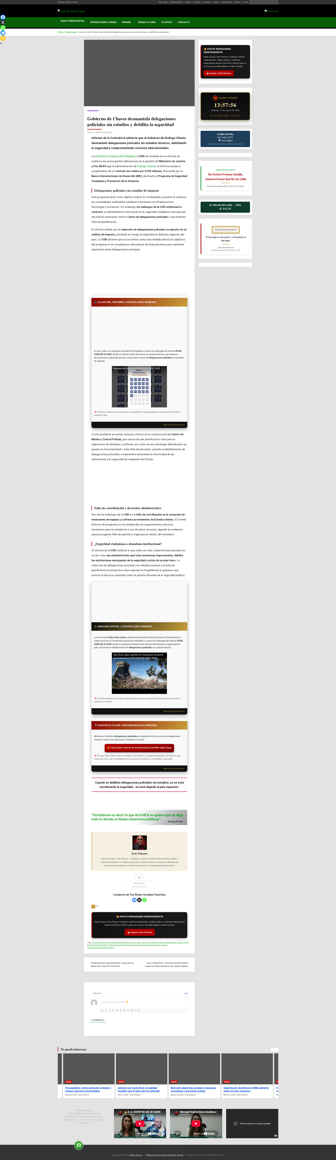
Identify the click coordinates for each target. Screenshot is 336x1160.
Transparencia (69, 1119)
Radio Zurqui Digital (73, 21)
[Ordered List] (117, 1010)
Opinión (126, 22)
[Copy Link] (3, 38)
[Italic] (106, 1010)
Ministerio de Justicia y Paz (177, 943)
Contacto (183, 22)
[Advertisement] (139, 273)
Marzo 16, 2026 (124, 1095)
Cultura (216, 2)
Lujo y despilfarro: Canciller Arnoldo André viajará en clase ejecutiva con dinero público (166, 964)
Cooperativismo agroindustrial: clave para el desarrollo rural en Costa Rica (112, 964)
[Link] (131, 1010)
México (237, 2)
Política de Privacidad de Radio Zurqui (84, 1116)
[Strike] (113, 1010)
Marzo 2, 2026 (229, 1095)
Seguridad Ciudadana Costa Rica (100, 948)
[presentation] (272, 1050)
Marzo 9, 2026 (176, 1095)
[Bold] (102, 1010)
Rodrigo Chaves (160, 945)
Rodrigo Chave (145, 166)
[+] (138, 1010)
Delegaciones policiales (131, 943)
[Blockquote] (124, 1010)
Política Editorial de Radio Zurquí (83, 1113)
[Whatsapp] (144, 900)
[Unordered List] (120, 1010)
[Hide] (1, 43)
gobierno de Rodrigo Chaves (153, 943)
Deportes (197, 2)
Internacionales (176, 2)
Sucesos (207, 2)
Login (185, 993)
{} (135, 1010)
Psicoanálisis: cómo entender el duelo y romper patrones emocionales (246, 1089)
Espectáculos (227, 2)
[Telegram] (3, 33)
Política (187, 2)
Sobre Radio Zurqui (84, 1110)
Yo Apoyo (166, 22)
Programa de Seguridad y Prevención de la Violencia (108, 945)
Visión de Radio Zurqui (103, 22)
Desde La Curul (147, 22)
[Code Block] (128, 1010)
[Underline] (109, 1010)
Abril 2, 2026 (70, 1095)
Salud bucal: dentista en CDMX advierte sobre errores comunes (193, 1089)
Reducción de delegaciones (142, 945)
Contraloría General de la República (116, 156)
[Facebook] (134, 900)
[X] (139, 900)
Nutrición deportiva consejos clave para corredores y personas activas (140, 1089)
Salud (245, 2)
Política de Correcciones (93, 1119)
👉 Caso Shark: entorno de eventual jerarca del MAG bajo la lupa (139, 748)
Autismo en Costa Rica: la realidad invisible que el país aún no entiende (86, 1089)
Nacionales (163, 2)
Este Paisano (107, 132)
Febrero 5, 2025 (93, 132)
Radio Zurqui (136, 1155)
